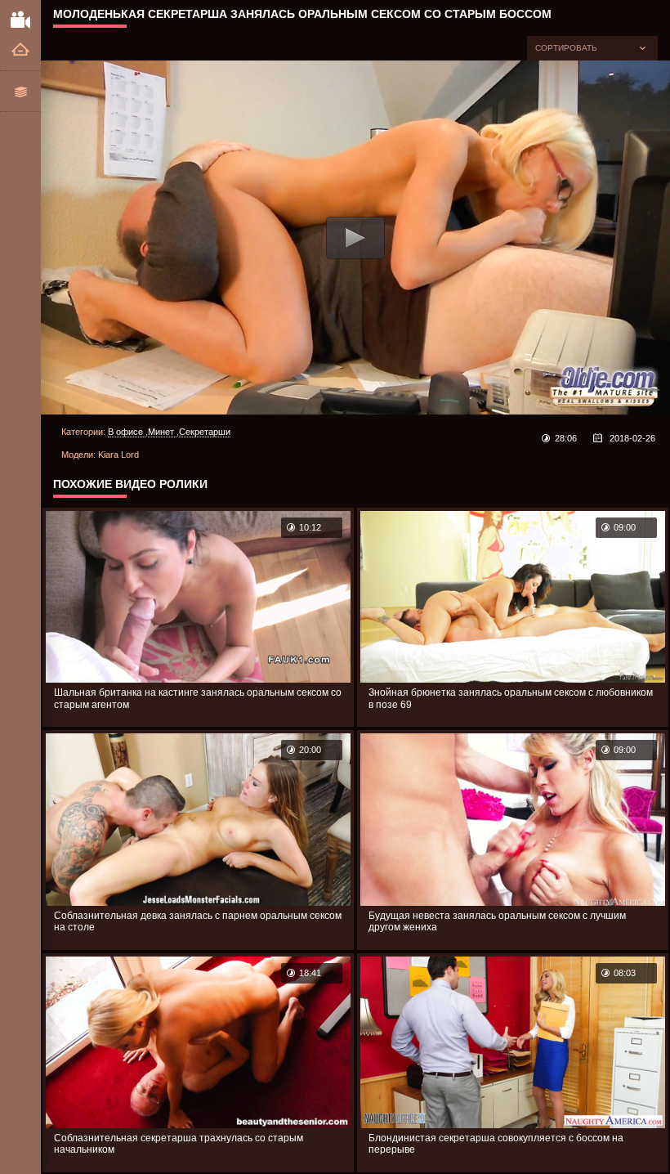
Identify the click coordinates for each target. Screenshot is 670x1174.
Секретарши (204, 432)
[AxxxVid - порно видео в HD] (20, 18)
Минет (162, 432)
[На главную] (20, 50)
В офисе (126, 432)
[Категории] (20, 91)
